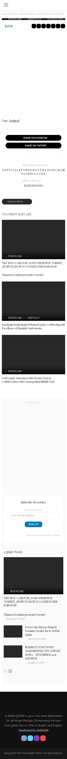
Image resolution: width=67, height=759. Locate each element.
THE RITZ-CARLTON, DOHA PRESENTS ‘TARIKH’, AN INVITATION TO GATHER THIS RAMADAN (32, 264)
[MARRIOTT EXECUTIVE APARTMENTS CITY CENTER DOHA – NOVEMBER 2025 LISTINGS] (13, 651)
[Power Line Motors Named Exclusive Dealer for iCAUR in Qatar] (13, 631)
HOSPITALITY (34, 318)
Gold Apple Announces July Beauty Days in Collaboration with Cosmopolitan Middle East (28, 379)
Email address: (34, 509)
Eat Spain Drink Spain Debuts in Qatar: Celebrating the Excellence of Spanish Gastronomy (33, 326)
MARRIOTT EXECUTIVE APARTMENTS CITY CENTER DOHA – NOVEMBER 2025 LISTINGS (42, 652)
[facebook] (24, 738)
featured (14, 120)
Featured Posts (55, 19)
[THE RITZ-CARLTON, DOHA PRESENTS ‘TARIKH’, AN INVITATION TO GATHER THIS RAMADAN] (33, 239)
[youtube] (43, 738)
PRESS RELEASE (15, 19)
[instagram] (36, 738)
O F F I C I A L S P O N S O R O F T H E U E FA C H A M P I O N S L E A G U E (33, 172)
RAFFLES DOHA (33, 185)
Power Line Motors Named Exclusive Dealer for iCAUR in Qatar (42, 630)
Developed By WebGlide (33, 730)
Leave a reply (15, 201)
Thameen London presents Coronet (23, 275)
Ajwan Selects (35, 19)
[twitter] (30, 738)
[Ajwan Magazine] (33, 4)
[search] (60, 5)
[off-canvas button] (6, 5)
